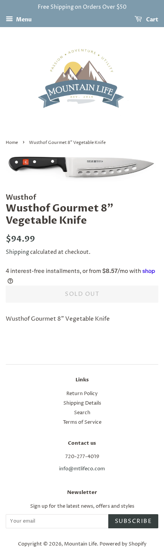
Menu (23, 19)
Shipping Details (82, 403)
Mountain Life (80, 544)
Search (82, 413)
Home (12, 142)
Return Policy (82, 394)
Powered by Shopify (123, 544)
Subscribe (133, 521)
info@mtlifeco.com (82, 469)
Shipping (17, 252)
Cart (151, 19)
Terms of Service (82, 422)
